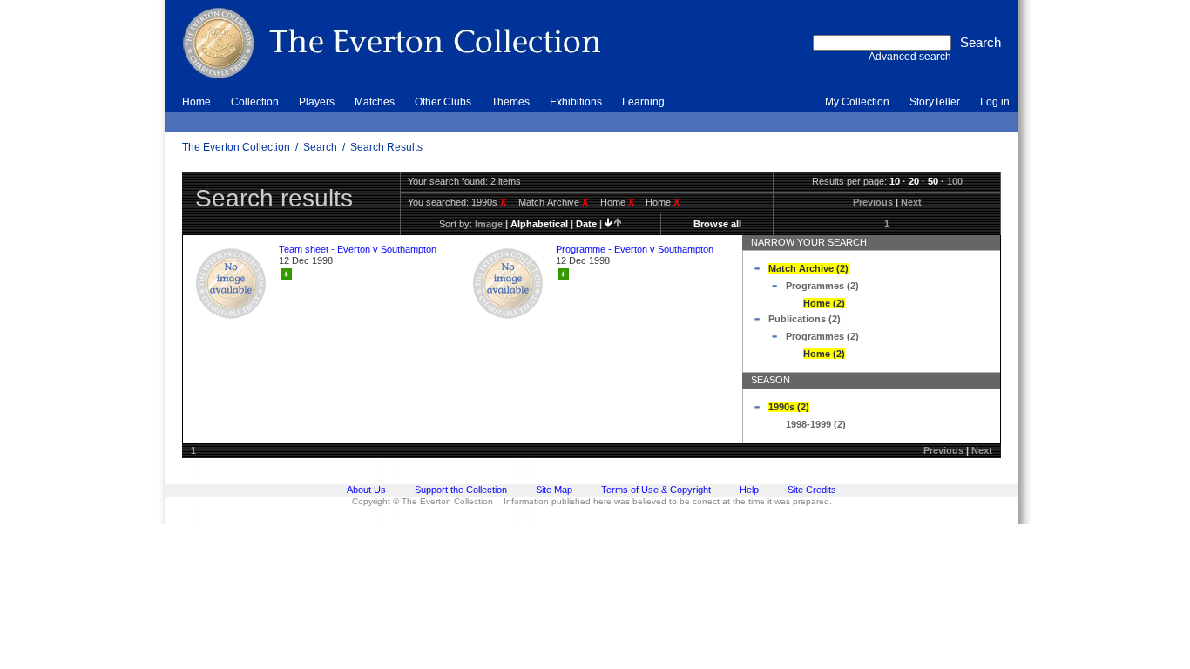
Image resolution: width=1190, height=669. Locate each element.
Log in (995, 102)
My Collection (857, 102)
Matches (375, 102)
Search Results (386, 147)
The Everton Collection (236, 147)
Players (317, 102)
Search (320, 147)
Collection (255, 102)
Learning (643, 102)
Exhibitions (576, 102)
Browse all (717, 224)
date (586, 224)
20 (914, 181)
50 (933, 181)
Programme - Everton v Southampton (634, 249)
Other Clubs (443, 102)
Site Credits (812, 489)
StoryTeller (934, 102)
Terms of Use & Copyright (656, 489)
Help (749, 489)
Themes (510, 102)
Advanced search (910, 57)
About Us (366, 489)
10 (894, 181)
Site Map (554, 489)
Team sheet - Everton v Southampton (357, 249)
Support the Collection (461, 489)
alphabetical (539, 224)
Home (196, 102)
